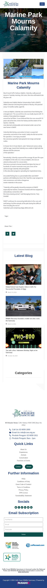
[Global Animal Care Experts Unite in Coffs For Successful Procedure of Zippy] (23, 274)
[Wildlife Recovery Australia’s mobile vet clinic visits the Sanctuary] (23, 306)
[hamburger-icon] (42, 4)
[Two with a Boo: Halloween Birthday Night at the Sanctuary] (23, 338)
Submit (23, 534)
